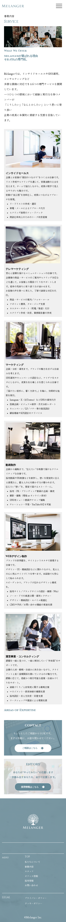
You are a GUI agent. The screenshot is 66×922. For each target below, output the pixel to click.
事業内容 (29, 867)
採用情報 (29, 881)
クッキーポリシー (33, 903)
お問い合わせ (31, 885)
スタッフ (29, 871)
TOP (27, 856)
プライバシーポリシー (36, 898)
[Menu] (59, 6)
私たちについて (32, 862)
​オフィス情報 (31, 876)
